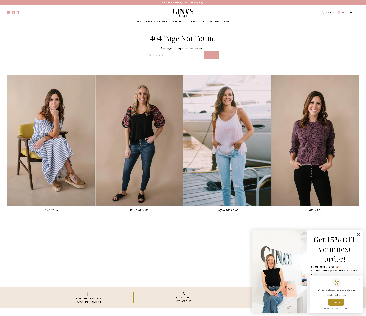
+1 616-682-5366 (183, 301)
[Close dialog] (358, 234)
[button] (327, 12)
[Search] (211, 55)
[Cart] (357, 12)
